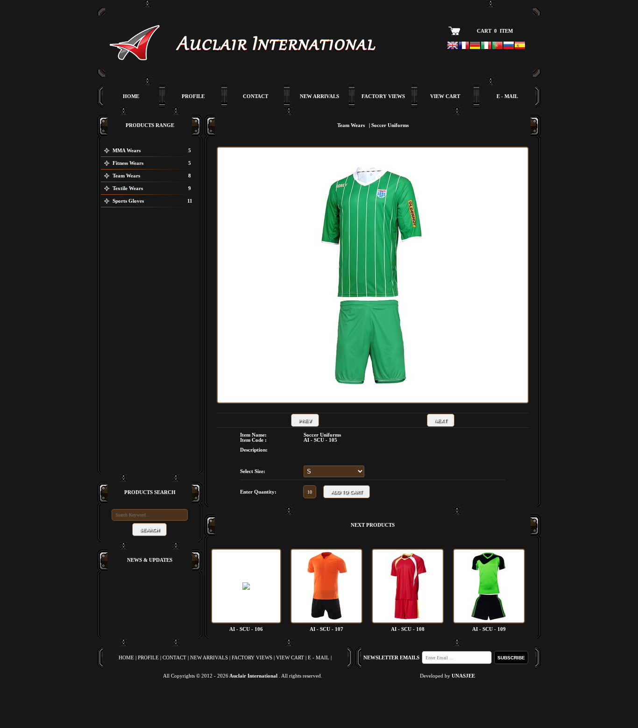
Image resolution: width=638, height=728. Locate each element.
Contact (255, 96)
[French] (463, 46)
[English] (452, 46)
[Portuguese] (497, 46)
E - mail (507, 96)
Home (131, 96)
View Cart (445, 96)
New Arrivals (319, 96)
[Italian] (486, 46)
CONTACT (174, 702)
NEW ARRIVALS (209, 702)
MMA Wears (127, 150)
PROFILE (148, 702)
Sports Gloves (128, 201)
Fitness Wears (128, 163)
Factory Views (383, 96)
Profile (193, 96)
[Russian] (508, 46)
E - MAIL (317, 702)
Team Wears (126, 175)
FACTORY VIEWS (252, 702)
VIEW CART (289, 702)
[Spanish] (519, 46)
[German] (475, 46)
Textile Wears (128, 188)
